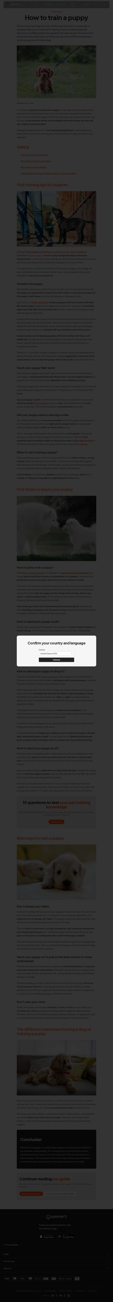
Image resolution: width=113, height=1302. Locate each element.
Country (42, 650)
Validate (56, 660)
